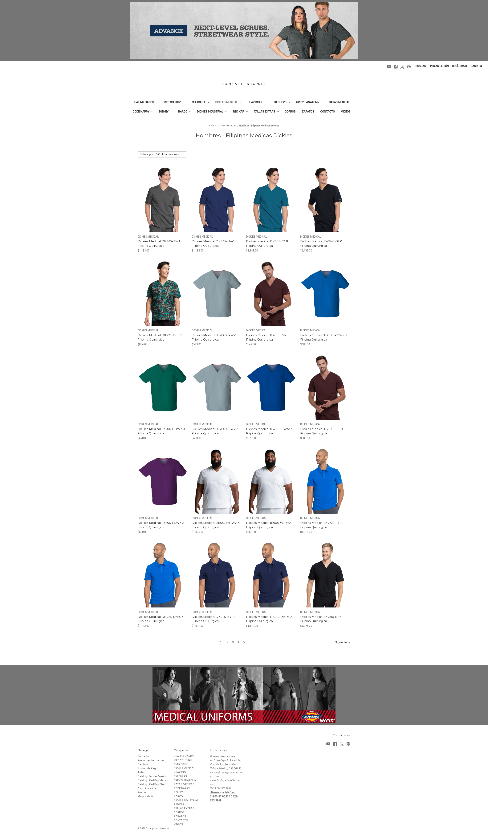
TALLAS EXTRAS (264, 111)
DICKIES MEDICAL (226, 102)
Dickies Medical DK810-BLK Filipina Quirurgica (320, 619)
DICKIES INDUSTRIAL (210, 111)
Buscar (421, 65)
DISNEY (164, 111)
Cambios (143, 764)
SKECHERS (280, 102)
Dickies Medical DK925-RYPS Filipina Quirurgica (322, 525)
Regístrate (460, 65)
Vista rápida (160, 192)
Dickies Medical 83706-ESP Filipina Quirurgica (266, 337)
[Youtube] (389, 67)
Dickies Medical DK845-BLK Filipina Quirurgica (321, 243)
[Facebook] (396, 67)
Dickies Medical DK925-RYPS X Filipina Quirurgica (161, 619)
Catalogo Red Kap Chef (151, 784)
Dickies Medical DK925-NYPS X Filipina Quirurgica (269, 619)
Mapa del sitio (146, 796)
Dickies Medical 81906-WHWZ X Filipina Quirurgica (216, 525)
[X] (402, 67)
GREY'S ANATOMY (307, 102)
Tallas (141, 772)
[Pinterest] (409, 67)
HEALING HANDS (143, 102)
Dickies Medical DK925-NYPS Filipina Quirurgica (213, 619)
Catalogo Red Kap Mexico (153, 780)
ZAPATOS (308, 111)
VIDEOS (346, 111)
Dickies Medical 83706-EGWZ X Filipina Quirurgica (161, 525)
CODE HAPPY (141, 111)
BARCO (182, 111)
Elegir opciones (162, 206)
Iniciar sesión (439, 65)
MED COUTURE (173, 102)
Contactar (144, 756)
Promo (142, 792)
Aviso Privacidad (147, 788)
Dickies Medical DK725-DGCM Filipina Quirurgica (160, 337)
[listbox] (171, 154)
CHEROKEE (199, 102)
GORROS (290, 111)
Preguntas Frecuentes (151, 760)
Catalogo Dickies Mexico (152, 776)
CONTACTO (327, 111)
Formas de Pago (147, 768)
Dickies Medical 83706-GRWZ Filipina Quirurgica (214, 337)
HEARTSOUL (255, 102)
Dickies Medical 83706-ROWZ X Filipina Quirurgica (323, 337)
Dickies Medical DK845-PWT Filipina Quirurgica (159, 243)
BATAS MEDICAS (339, 102)
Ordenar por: (147, 154)
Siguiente (341, 642)
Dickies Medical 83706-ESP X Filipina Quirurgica (321, 431)
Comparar (161, 199)
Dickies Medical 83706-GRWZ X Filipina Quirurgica (215, 431)
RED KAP (238, 111)
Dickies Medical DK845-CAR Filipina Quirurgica (267, 243)
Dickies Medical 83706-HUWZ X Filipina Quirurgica (161, 431)
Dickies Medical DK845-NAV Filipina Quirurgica (213, 243)
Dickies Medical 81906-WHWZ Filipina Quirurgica (268, 525)
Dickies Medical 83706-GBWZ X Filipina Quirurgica (269, 431)
